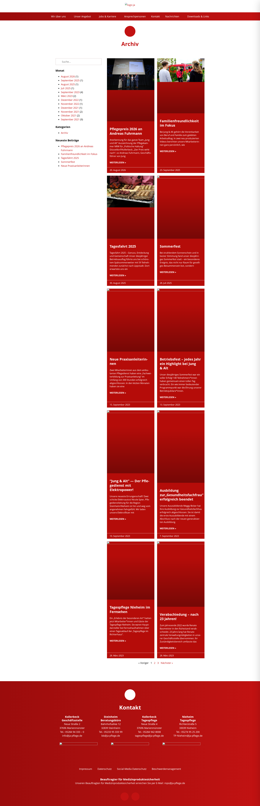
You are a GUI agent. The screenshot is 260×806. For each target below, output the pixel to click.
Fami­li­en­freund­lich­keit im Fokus (79, 154)
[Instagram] (135, 796)
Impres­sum (85, 768)
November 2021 (70, 111)
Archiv (64, 132)
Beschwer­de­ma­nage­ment (166, 768)
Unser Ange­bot (82, 16)
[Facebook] (125, 796)
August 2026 (68, 76)
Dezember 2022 (70, 100)
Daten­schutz (105, 768)
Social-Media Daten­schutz (131, 768)
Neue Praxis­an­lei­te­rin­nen (75, 165)
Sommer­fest (68, 161)
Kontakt (155, 16)
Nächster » (167, 663)
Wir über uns (58, 16)
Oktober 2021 (68, 115)
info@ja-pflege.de (72, 735)
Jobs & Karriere (107, 16)
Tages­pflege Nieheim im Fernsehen (130, 609)
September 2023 (70, 92)
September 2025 (70, 80)
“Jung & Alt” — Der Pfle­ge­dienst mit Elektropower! (129, 485)
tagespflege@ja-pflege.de (149, 735)
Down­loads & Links (198, 16)
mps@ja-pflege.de (174, 783)
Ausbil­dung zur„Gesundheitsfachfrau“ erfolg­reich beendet (181, 494)
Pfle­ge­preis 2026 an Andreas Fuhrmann (126, 131)
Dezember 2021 (70, 107)
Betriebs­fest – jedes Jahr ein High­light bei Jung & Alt (180, 363)
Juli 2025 (66, 88)
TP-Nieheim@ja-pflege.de (187, 735)
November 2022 (70, 103)
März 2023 (67, 96)
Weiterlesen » (118, 162)
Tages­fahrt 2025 (70, 158)
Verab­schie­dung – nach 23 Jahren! (179, 616)
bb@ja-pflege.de (110, 735)
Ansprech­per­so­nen (135, 16)
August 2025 (68, 84)
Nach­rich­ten (172, 16)
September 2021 (70, 119)
